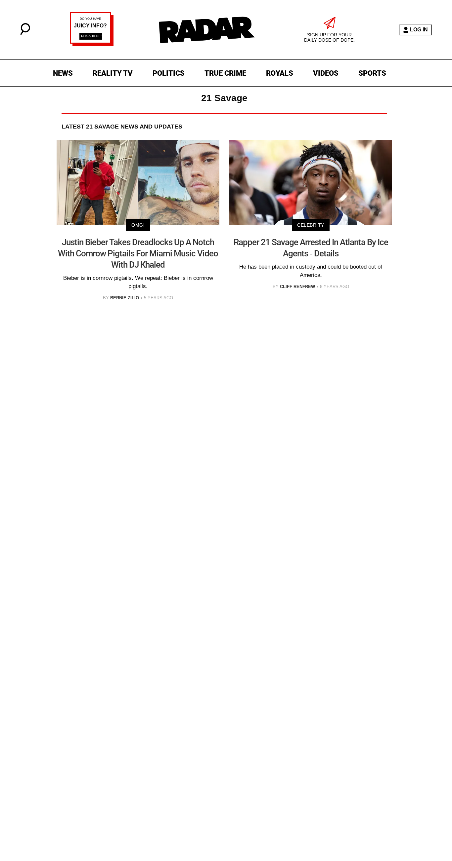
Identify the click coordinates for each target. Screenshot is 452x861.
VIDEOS (326, 73)
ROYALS (279, 73)
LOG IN (419, 29)
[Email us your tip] (91, 44)
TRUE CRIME (225, 73)
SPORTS (372, 73)
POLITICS (169, 73)
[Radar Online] (206, 29)
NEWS (63, 73)
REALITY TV (113, 73)
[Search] (25, 33)
